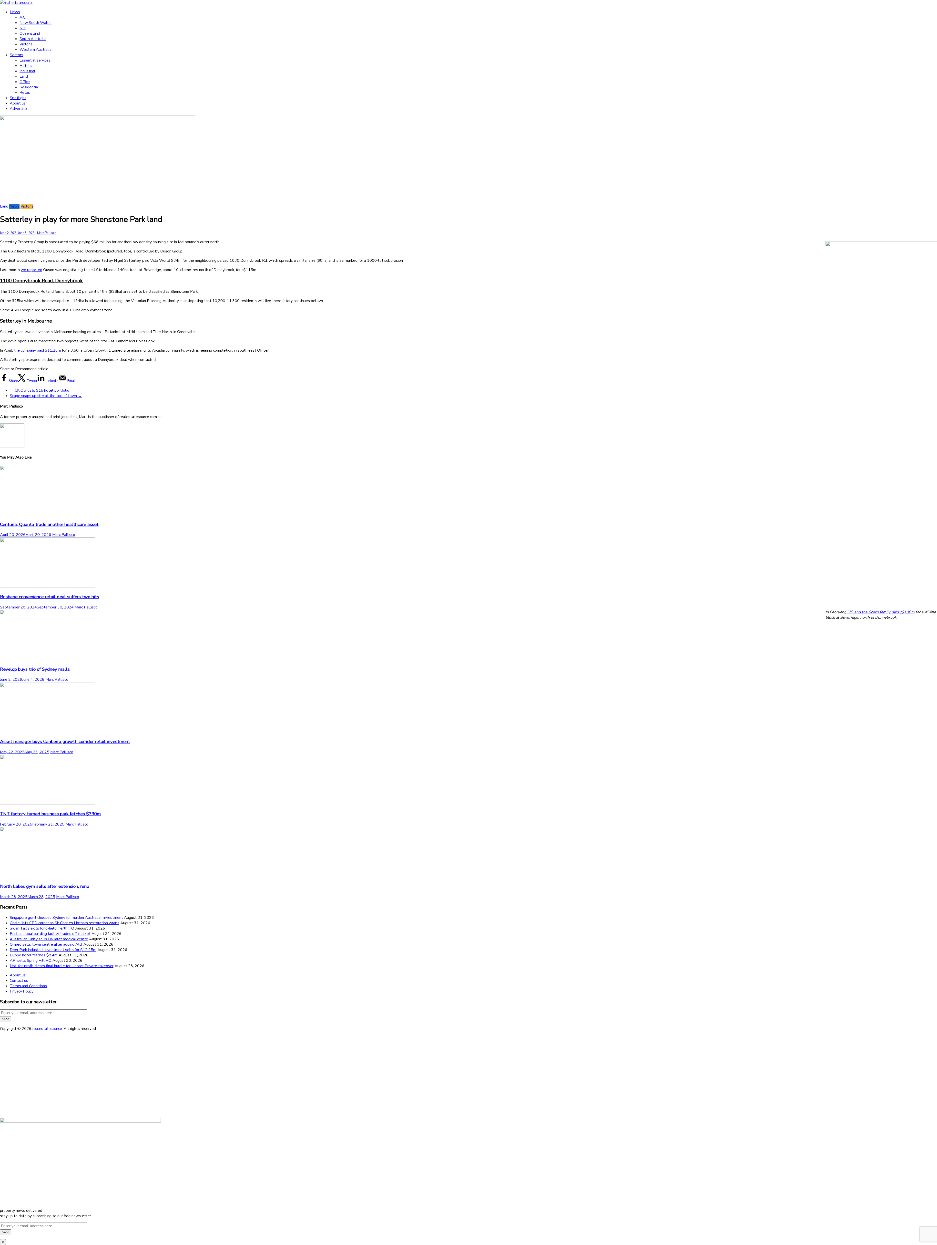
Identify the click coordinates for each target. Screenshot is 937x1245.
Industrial (27, 71)
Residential (29, 87)
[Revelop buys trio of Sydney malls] (47, 658)
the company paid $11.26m (37, 350)
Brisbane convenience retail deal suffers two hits (49, 597)
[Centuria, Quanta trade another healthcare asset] (47, 514)
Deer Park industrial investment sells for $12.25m (53, 949)
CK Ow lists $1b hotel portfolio (39, 390)
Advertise (18, 108)
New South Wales (35, 22)
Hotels (26, 65)
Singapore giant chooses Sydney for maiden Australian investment (66, 917)
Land (24, 76)
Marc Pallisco (46, 233)
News (15, 12)
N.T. (23, 28)
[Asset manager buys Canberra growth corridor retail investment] (47, 731)
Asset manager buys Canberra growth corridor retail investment (65, 741)
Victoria (26, 44)
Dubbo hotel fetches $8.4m (34, 955)
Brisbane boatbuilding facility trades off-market (50, 933)
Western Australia (35, 49)
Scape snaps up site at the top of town (46, 395)
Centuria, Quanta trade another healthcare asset (49, 524)
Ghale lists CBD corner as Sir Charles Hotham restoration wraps (64, 923)
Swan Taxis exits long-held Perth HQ (42, 928)
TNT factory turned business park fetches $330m (50, 814)
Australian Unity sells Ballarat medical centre (49, 939)
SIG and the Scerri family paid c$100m (881, 612)
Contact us (19, 980)
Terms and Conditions (28, 986)
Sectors (16, 55)
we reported (31, 269)
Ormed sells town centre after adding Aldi (46, 944)
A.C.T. (24, 17)
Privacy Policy (21, 991)
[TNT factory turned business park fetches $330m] (47, 803)
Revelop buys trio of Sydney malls (35, 669)
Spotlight (18, 98)
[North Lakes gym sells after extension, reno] (47, 876)
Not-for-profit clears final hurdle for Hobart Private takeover (61, 966)
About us (18, 103)
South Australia (33, 39)
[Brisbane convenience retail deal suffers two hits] (47, 586)
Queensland (30, 33)
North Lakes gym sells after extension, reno (44, 886)
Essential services (35, 60)
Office (25, 81)
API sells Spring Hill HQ (30, 960)
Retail (25, 92)
